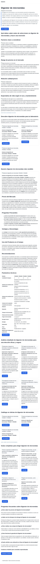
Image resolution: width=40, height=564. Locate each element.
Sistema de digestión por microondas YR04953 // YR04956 (15, 175)
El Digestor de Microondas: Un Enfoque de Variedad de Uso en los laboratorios (29, 353)
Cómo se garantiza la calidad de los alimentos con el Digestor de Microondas (10, 457)
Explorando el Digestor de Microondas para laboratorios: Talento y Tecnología (28, 388)
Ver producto (6, 143)
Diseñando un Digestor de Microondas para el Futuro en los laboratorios (9, 485)
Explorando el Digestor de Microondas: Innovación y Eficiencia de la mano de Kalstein (10, 353)
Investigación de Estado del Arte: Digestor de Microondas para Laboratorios (9, 388)
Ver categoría (5, 28)
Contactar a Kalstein (6, 553)
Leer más (5, 375)
